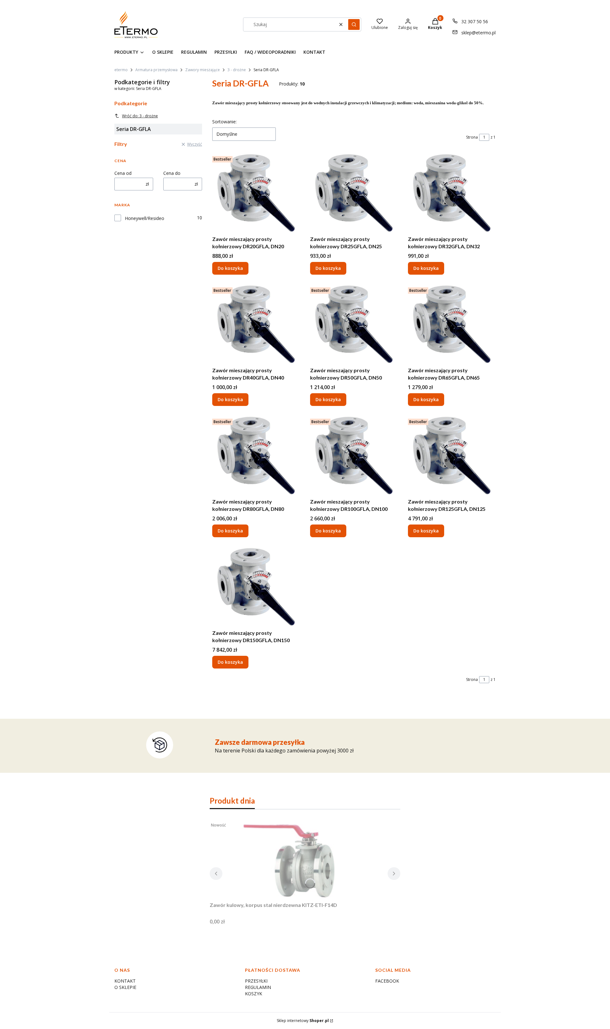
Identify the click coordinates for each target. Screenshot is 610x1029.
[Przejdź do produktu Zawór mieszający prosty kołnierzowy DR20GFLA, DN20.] (256, 193)
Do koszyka (230, 268)
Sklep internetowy (303, 1020)
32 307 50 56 (474, 21)
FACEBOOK (387, 981)
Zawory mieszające (202, 69)
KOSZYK (253, 994)
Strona (472, 137)
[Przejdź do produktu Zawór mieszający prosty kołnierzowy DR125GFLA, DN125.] (452, 456)
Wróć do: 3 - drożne (140, 116)
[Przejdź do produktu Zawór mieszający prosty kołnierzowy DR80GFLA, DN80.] (256, 456)
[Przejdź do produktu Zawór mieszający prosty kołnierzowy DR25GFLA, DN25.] (354, 193)
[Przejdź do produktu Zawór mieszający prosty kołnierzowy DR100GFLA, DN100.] (354, 456)
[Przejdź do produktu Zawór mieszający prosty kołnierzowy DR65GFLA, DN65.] (452, 324)
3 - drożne (236, 69)
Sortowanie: (224, 122)
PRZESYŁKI (256, 981)
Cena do (171, 173)
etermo (121, 69)
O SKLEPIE (125, 987)
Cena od (123, 173)
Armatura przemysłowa (156, 69)
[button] (354, 24)
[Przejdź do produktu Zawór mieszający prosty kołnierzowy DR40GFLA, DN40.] (256, 324)
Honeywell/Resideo (144, 218)
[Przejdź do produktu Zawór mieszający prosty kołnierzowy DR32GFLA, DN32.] (452, 193)
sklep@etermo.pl (478, 33)
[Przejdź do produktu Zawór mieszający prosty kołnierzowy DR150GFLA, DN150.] (256, 587)
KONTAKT (125, 981)
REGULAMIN (258, 987)
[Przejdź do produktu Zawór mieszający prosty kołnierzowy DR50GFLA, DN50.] (354, 324)
